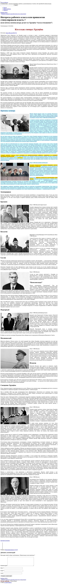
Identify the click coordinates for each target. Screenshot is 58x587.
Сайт (2, 573)
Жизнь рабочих (7, 8)
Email (2, 570)
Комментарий (4, 565)
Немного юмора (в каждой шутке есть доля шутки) (13, 13)
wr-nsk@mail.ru (8, 582)
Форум (5, 7)
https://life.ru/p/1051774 (11, 33)
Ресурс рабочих (4, 2)
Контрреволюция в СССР (11, 549)
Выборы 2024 (4, 12)
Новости (5, 10)
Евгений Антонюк (5, 540)
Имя (2, 568)
